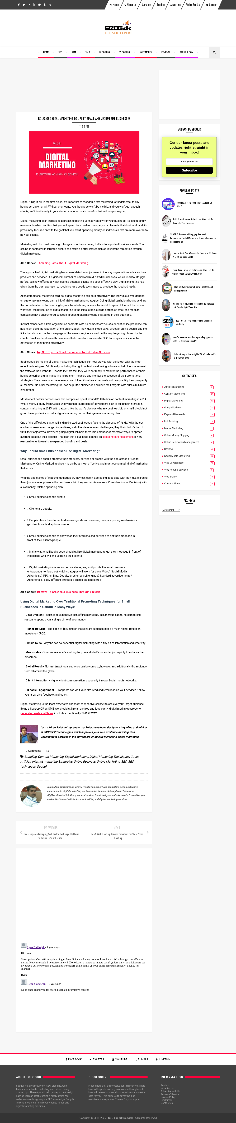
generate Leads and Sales (36, 713)
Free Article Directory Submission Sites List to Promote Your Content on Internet (193, 271)
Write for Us (193, 5)
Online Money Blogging (176, 435)
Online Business (84, 761)
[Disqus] (84, 895)
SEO (60, 52)
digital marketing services (118, 436)
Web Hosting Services (176, 469)
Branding (30, 756)
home (116, 5)
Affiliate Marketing (174, 386)
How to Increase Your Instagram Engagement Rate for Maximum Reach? (193, 339)
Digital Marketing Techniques (109, 756)
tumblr (143, 1059)
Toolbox (161, 5)
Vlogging (124, 52)
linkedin (165, 1059)
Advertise (175, 5)
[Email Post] (47, 750)
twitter (98, 1059)
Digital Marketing (76, 756)
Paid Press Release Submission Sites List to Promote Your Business (193, 221)
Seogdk (42, 766)
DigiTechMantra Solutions (61, 795)
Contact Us (167, 1103)
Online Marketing (108, 761)
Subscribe (189, 170)
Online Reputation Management (181, 442)
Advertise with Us (170, 1091)
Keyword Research (174, 414)
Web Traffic (170, 476)
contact (213, 5)
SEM (74, 52)
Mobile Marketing (173, 428)
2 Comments (33, 750)
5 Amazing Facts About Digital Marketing (62, 263)
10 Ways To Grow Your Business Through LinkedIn (69, 592)
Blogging (104, 52)
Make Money (145, 52)
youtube (121, 1059)
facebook (75, 1059)
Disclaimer (166, 1100)
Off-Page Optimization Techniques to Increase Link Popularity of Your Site (193, 305)
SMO (87, 52)
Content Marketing (51, 756)
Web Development (174, 462)
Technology (186, 52)
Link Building (171, 421)
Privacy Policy (168, 1097)
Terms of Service (170, 1094)
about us (131, 5)
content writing (172, 483)
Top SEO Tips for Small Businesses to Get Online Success (73, 352)
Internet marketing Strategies (52, 761)
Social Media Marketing (177, 456)
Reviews (165, 52)
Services (146, 5)
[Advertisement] (189, 94)
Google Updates (173, 407)
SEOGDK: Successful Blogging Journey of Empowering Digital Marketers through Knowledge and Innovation (193, 237)
